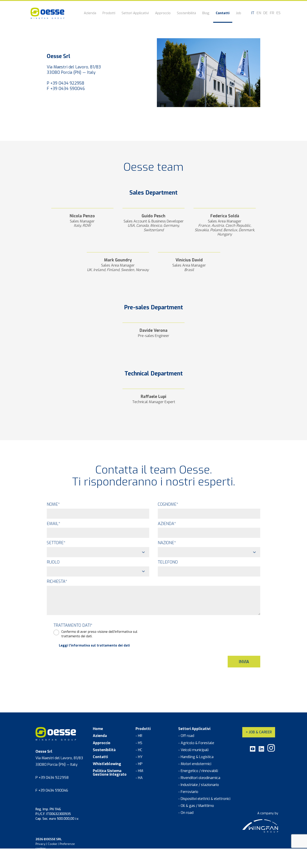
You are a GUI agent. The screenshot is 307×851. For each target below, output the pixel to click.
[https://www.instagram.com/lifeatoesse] (271, 750)
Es (278, 13)
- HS (139, 743)
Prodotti (108, 13)
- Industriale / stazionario (198, 785)
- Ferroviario (188, 792)
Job (238, 13)
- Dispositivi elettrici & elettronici (204, 799)
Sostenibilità (186, 13)
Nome (53, 504)
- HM (139, 771)
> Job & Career (259, 732)
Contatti (222, 13)
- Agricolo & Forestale (196, 743)
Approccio (163, 13)
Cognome (168, 504)
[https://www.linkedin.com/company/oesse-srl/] (261, 750)
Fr (272, 13)
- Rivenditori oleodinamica (199, 778)
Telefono (168, 562)
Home (98, 729)
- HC (139, 750)
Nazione (167, 543)
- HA (139, 778)
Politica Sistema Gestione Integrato (110, 772)
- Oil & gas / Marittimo (196, 806)
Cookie (52, 844)
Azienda (90, 13)
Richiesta (57, 581)
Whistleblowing (107, 764)
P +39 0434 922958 (65, 83)
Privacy (40, 844)
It (252, 13)
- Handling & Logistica (196, 757)
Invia (244, 662)
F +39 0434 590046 (66, 88)
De (265, 13)
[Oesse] (47, 13)
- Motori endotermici (194, 764)
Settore (56, 543)
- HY (139, 757)
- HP (139, 764)
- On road (186, 813)
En (259, 13)
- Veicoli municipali (193, 750)
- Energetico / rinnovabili (198, 771)
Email (53, 523)
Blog (205, 13)
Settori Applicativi (135, 13)
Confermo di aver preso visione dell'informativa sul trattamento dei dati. (99, 634)
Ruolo (53, 562)
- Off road (186, 736)
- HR (139, 736)
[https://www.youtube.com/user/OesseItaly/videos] (252, 750)
